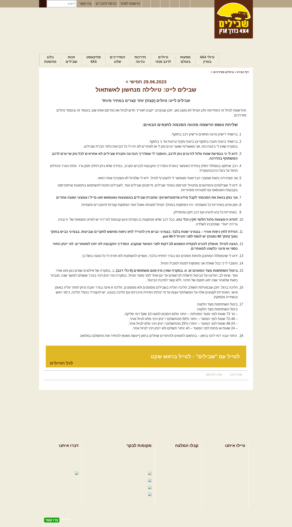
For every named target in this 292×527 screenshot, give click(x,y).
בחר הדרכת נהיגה (232, 467)
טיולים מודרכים (223, 72)
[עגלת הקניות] (175, 3)
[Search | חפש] (43, 3)
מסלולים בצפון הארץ (183, 453)
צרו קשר (85, 3)
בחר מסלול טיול (234, 453)
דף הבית (243, 72)
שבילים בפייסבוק (134, 453)
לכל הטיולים (61, 363)
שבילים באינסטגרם (104, 488)
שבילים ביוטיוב (136, 467)
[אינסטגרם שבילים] (155, 3)
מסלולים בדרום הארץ (182, 467)
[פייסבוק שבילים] (146, 3)
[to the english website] (184, 3)
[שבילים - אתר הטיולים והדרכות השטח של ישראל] (233, 19)
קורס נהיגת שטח (233, 474)
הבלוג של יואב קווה (106, 474)
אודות (74, 453)
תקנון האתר (70, 467)
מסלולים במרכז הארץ (182, 460)
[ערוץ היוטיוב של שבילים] (165, 3)
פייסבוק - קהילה (135, 460)
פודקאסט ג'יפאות (109, 481)
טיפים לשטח (189, 474)
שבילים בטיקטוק (135, 499)
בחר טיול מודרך (234, 460)
